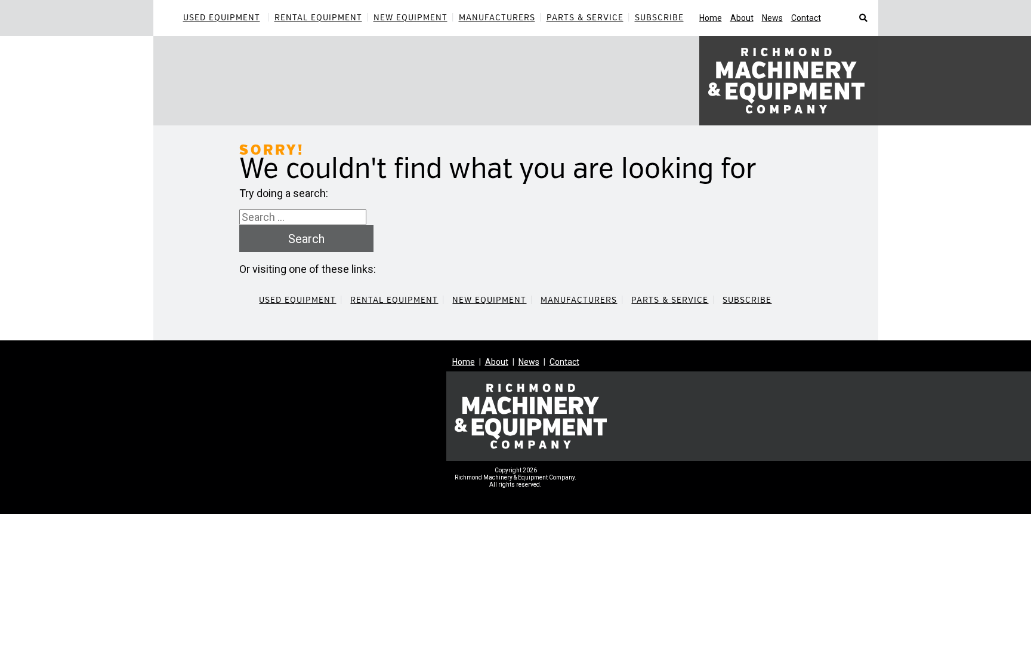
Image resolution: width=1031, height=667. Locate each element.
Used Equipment (221, 18)
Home (710, 18)
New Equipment (410, 18)
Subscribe (659, 18)
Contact (806, 18)
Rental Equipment (318, 18)
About (742, 18)
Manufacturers (497, 18)
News (772, 18)
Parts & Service (585, 18)
